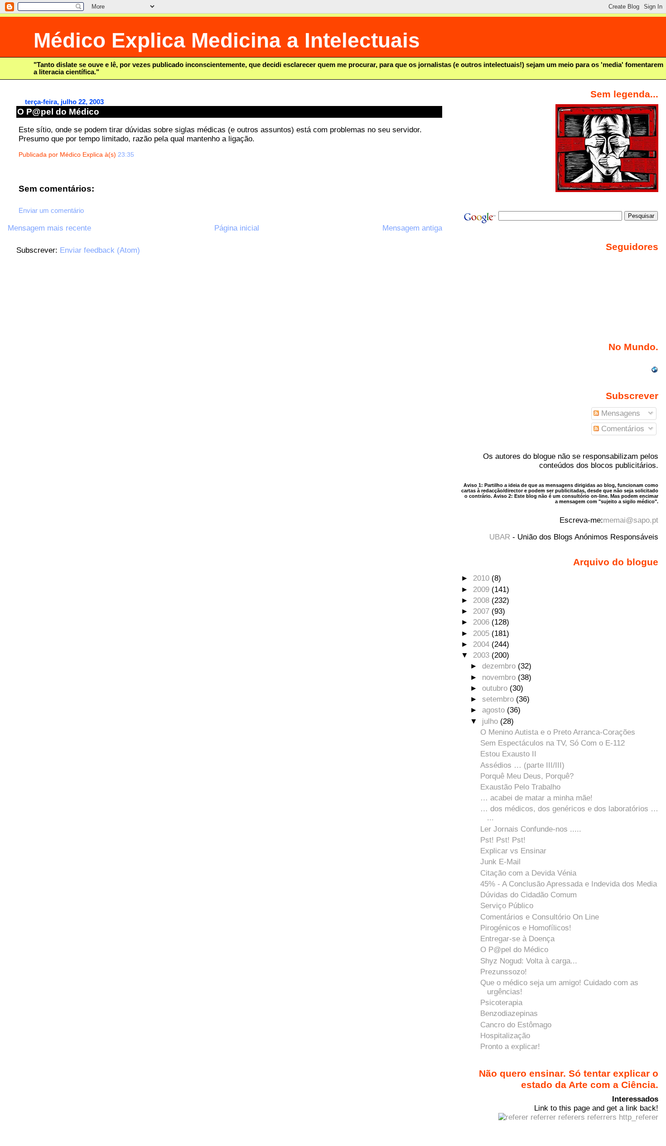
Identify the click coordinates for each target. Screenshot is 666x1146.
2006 (482, 622)
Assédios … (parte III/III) (522, 765)
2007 (482, 611)
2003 (482, 655)
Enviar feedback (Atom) (100, 250)
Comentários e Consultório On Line (539, 917)
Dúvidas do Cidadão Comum (528, 895)
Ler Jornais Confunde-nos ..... (530, 829)
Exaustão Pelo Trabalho (520, 787)
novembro (500, 677)
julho (491, 721)
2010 (482, 578)
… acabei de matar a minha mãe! (536, 798)
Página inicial (236, 228)
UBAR (499, 537)
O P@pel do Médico (58, 111)
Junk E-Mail (500, 861)
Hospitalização (505, 1035)
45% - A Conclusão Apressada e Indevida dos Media (568, 884)
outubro (496, 688)
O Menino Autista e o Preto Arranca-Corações (557, 732)
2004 (482, 644)
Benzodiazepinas (509, 1013)
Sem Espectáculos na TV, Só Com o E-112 (552, 743)
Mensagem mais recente (49, 228)
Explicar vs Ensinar (513, 851)
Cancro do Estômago (515, 1025)
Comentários (621, 428)
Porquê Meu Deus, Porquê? (527, 776)
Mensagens (619, 413)
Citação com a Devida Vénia (528, 873)
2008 (482, 600)
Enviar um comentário (51, 210)
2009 (482, 589)
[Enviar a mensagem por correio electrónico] (137, 154)
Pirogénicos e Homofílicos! (525, 928)
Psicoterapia (501, 1002)
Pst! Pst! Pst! (503, 840)
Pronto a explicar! (510, 1046)
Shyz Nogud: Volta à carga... (528, 961)
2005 (482, 633)
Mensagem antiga (412, 228)
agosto (494, 710)
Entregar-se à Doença (517, 938)
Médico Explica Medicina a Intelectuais (227, 40)
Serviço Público (506, 905)
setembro (499, 699)
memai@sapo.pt (630, 520)
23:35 (126, 154)
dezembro (500, 666)
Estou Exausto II (508, 754)
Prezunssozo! (503, 972)
